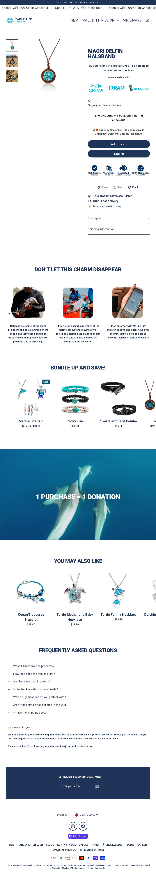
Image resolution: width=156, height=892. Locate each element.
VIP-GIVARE (132, 20)
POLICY (130, 844)
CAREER (142, 844)
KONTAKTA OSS (66, 844)
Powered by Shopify (97, 868)
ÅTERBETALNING (112, 844)
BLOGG (50, 844)
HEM (74, 20)
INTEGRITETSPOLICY (64, 850)
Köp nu (119, 154)
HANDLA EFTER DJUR (30, 844)
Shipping (92, 105)
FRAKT (95, 844)
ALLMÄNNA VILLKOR (92, 850)
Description (95, 218)
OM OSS (84, 844)
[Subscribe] (96, 786)
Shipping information (101, 229)
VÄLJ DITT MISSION (99, 20)
